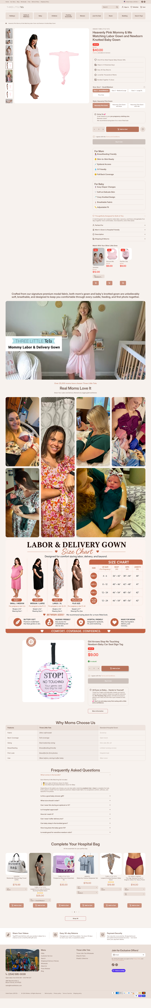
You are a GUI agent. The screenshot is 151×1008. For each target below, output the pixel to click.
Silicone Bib (110, 261)
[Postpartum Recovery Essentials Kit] (64, 864)
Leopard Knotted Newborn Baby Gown (111, 879)
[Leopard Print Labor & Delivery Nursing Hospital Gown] (40, 869)
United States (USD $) (11, 993)
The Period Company (134, 876)
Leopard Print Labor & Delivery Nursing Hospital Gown (40, 890)
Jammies (95, 267)
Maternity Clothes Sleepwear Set (87, 878)
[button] (142, 7)
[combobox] (110, 7)
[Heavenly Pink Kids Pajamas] (99, 257)
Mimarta (87, 876)
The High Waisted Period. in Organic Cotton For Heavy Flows (134, 879)
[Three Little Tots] (15, 7)
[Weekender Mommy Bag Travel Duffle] (16, 864)
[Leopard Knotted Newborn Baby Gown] (111, 864)
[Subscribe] (143, 955)
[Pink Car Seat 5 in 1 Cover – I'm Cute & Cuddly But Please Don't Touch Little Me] (126, 254)
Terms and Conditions (118, 960)
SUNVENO (16, 876)
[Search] (117, 7)
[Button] (144, 87)
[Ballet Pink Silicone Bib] (112, 254)
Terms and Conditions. (113, 137)
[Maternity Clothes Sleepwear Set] (87, 864)
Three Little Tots (104, 29)
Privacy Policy (137, 958)
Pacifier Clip (124, 261)
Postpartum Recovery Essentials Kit (63, 879)
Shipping (95, 52)
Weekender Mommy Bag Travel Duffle (16, 879)
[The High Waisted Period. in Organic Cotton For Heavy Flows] (134, 864)
